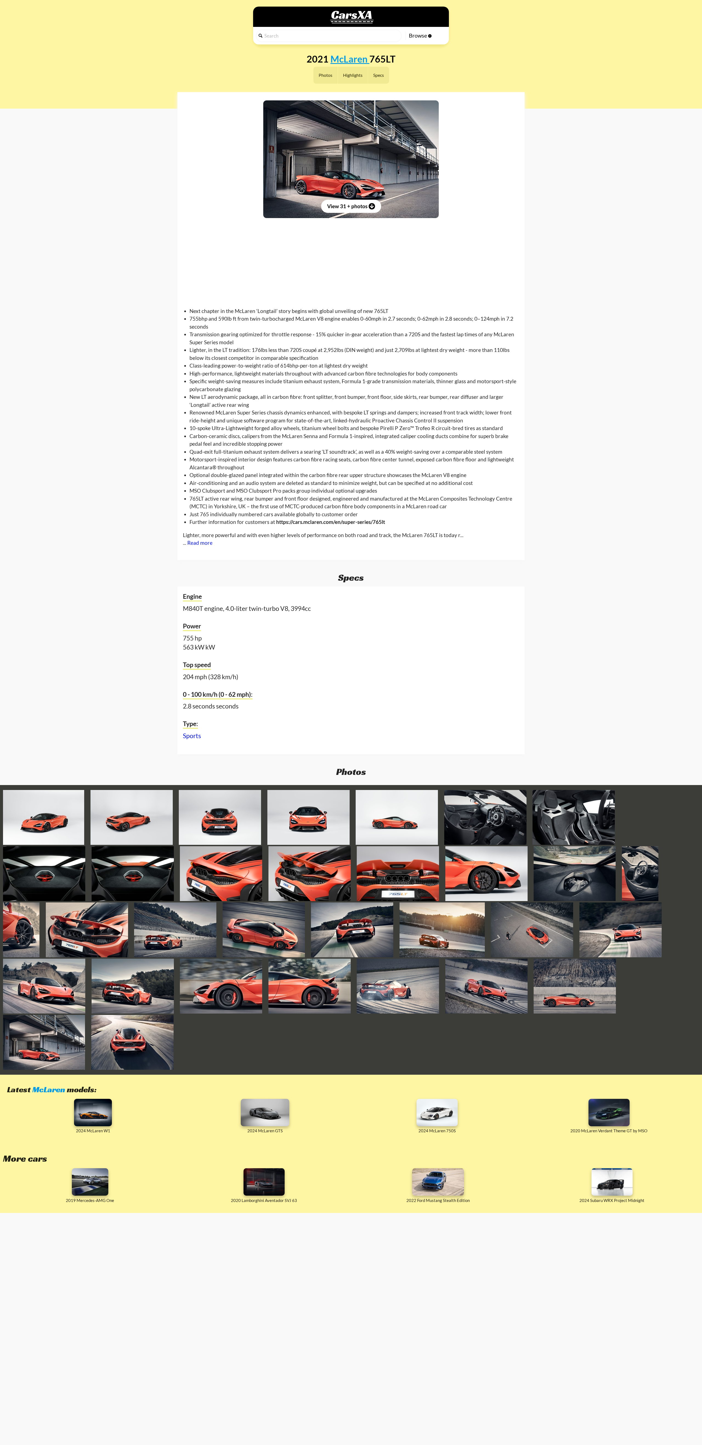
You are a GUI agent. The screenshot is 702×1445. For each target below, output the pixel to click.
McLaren (48, 1089)
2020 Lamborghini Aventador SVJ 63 (264, 1200)
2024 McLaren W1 (93, 1130)
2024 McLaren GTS (265, 1130)
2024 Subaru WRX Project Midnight (611, 1200)
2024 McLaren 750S (437, 1130)
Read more (200, 543)
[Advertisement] (351, 258)
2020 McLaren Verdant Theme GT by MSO (608, 1130)
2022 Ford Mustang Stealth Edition (438, 1200)
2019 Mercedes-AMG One (90, 1200)
